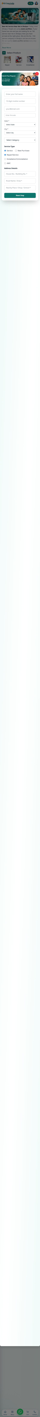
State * (6, 121)
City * (6, 129)
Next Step (20, 195)
